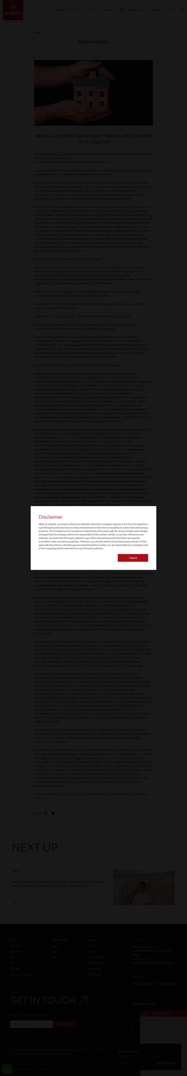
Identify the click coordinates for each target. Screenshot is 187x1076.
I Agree (133, 557)
